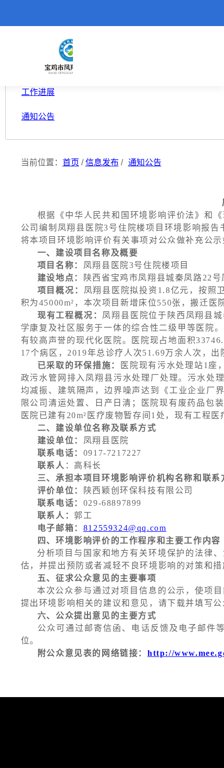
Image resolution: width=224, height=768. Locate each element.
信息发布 (102, 162)
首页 (71, 162)
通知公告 (144, 162)
